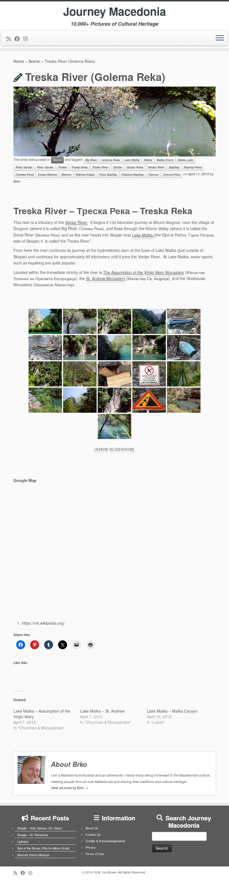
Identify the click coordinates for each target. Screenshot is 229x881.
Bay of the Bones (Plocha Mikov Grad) (43, 848)
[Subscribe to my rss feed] (10, 38)
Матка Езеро (85, 174)
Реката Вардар (132, 174)
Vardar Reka (135, 167)
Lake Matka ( (143, 235)
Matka (148, 160)
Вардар (174, 167)
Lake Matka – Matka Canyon (172, 711)
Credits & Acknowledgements (105, 841)
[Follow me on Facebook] (19, 38)
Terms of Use (94, 853)
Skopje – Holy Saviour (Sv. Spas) (39, 828)
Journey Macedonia (114, 11)
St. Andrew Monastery (105, 278)
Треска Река (171, 174)
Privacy (90, 847)
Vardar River (156, 167)
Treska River (100, 167)
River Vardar (45, 167)
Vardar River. (76, 222)
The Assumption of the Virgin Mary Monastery (143, 272)
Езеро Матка (47, 174)
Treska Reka (79, 167)
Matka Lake (185, 160)
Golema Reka (111, 160)
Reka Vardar (24, 167)
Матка (66, 174)
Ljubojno (22, 841)
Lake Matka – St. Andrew (102, 711)
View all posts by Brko (69, 787)
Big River (91, 160)
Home (18, 61)
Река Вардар (108, 174)
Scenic (34, 61)
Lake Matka (132, 160)
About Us (91, 828)
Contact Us (93, 834)
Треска (153, 174)
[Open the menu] (220, 38)
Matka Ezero (165, 160)
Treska (62, 167)
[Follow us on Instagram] (27, 38)
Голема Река (25, 174)
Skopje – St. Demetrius (32, 834)
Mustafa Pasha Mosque (33, 855)
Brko (16, 181)
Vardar (117, 167)
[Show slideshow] (114, 449)
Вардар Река (193, 167)
